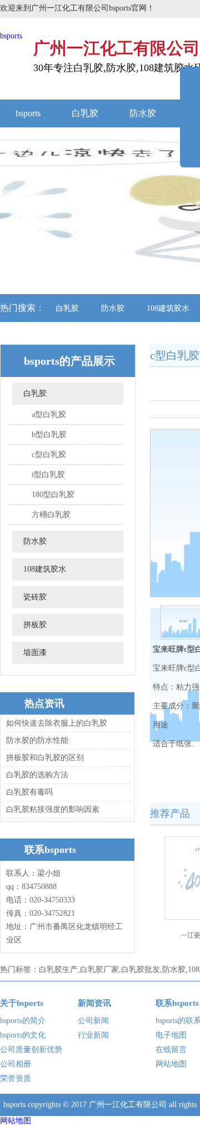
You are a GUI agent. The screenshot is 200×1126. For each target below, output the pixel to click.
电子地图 (171, 1035)
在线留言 (171, 1049)
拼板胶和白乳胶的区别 (45, 757)
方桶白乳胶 (51, 514)
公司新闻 (93, 1020)
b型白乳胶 (49, 434)
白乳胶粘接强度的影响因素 (52, 809)
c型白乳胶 (49, 454)
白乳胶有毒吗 (29, 792)
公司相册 (15, 1064)
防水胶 (142, 113)
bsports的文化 (23, 1035)
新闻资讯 (94, 1003)
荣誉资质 (15, 1078)
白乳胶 (85, 113)
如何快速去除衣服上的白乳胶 (56, 723)
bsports (11, 36)
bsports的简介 (23, 1020)
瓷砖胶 (35, 597)
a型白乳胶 (49, 414)
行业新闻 (93, 1035)
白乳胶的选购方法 (37, 775)
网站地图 (171, 1064)
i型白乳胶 (48, 474)
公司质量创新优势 (31, 1049)
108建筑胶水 (44, 569)
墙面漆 (35, 652)
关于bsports (21, 1003)
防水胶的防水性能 (37, 740)
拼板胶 (35, 625)
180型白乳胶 (53, 494)
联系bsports (177, 1003)
